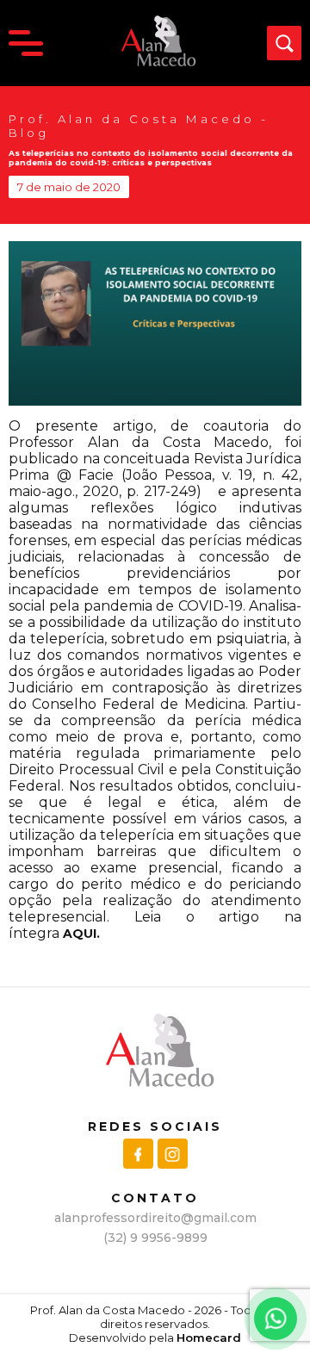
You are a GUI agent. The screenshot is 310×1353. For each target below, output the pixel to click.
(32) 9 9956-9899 (155, 1237)
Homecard (209, 1337)
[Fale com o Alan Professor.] (275, 1318)
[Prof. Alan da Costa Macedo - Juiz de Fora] (156, 63)
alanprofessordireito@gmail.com (155, 1218)
